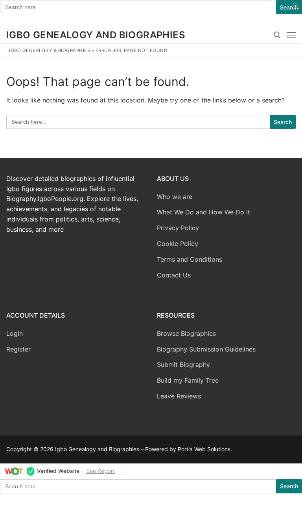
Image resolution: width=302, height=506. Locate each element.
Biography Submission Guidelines (206, 349)
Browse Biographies (186, 333)
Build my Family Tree (188, 380)
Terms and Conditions (189, 259)
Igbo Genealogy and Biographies (95, 35)
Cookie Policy (177, 243)
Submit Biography (183, 364)
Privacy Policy (178, 228)
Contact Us (174, 275)
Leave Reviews (179, 396)
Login (14, 333)
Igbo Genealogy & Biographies (49, 50)
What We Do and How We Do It (203, 212)
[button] (296, 7)
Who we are (174, 197)
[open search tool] (277, 35)
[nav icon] (291, 35)
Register (18, 349)
